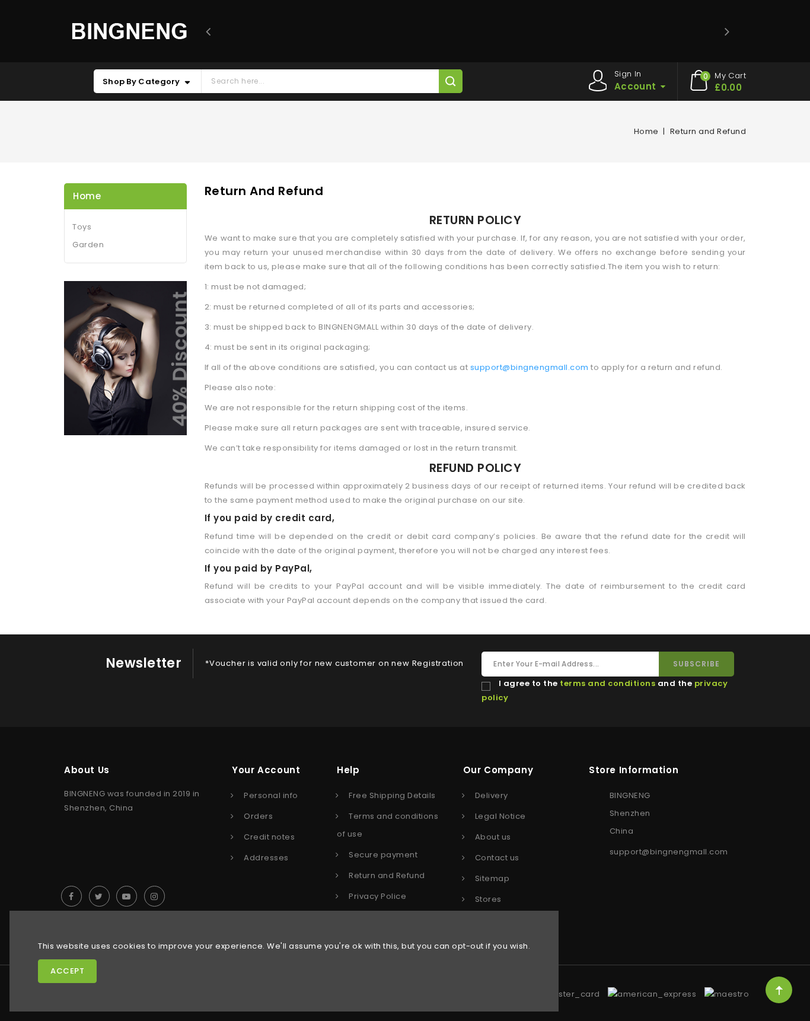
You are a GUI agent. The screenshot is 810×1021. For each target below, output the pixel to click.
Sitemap (492, 878)
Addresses (266, 857)
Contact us (497, 857)
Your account (266, 770)
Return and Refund (387, 875)
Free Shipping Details (392, 795)
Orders (258, 816)
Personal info (271, 795)
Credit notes (269, 837)
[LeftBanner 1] (125, 358)
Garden (88, 244)
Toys (81, 226)
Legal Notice (500, 816)
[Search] (450, 81)
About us (493, 837)
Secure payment (383, 854)
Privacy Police (377, 896)
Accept (67, 971)
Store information (633, 770)
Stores (488, 899)
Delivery (491, 795)
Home (87, 196)
